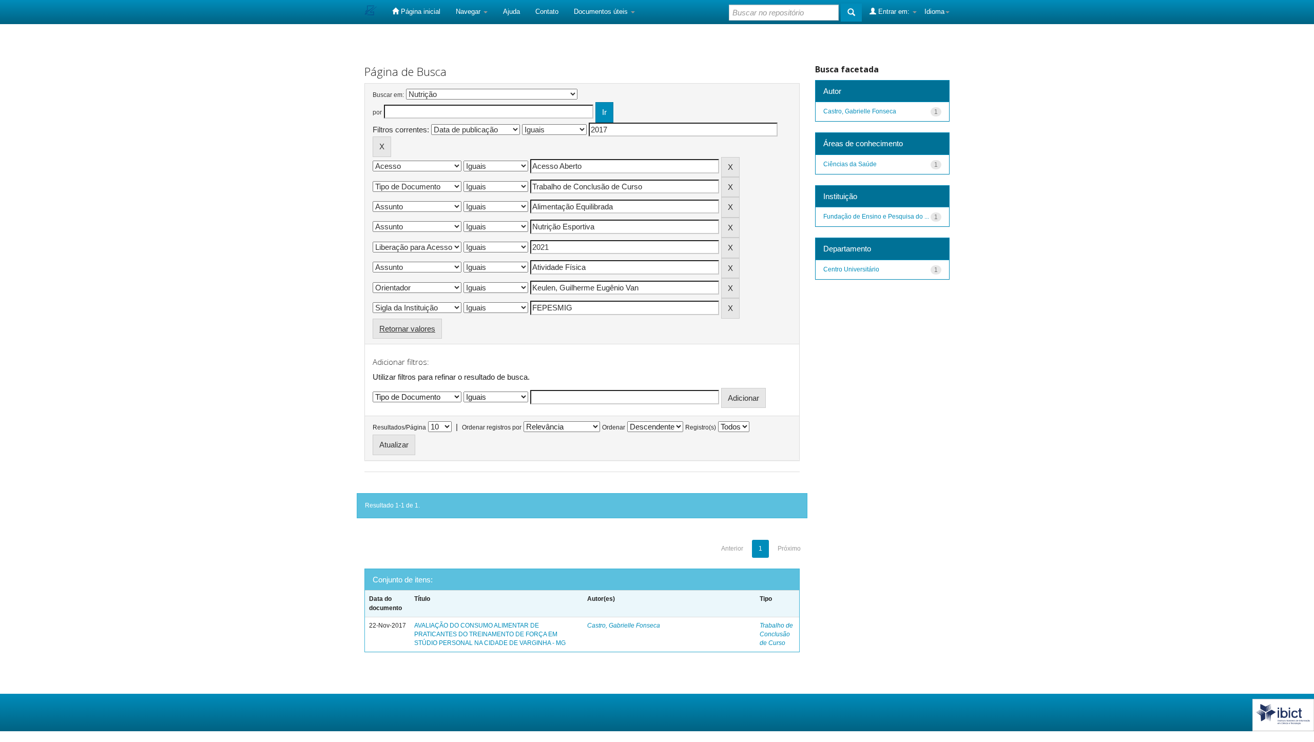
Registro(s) (700, 427)
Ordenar (613, 427)
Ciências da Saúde (850, 164)
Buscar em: (388, 95)
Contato (546, 11)
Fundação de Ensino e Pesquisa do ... (876, 216)
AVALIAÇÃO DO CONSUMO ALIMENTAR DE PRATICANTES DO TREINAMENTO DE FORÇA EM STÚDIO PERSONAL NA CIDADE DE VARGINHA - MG (490, 634)
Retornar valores (407, 328)
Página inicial (419, 11)
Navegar (469, 11)
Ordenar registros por (491, 427)
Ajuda (511, 11)
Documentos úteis (602, 11)
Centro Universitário (851, 269)
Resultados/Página (399, 427)
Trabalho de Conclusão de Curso (776, 634)
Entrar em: (894, 11)
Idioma (934, 11)
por (377, 112)
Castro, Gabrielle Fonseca (623, 625)
